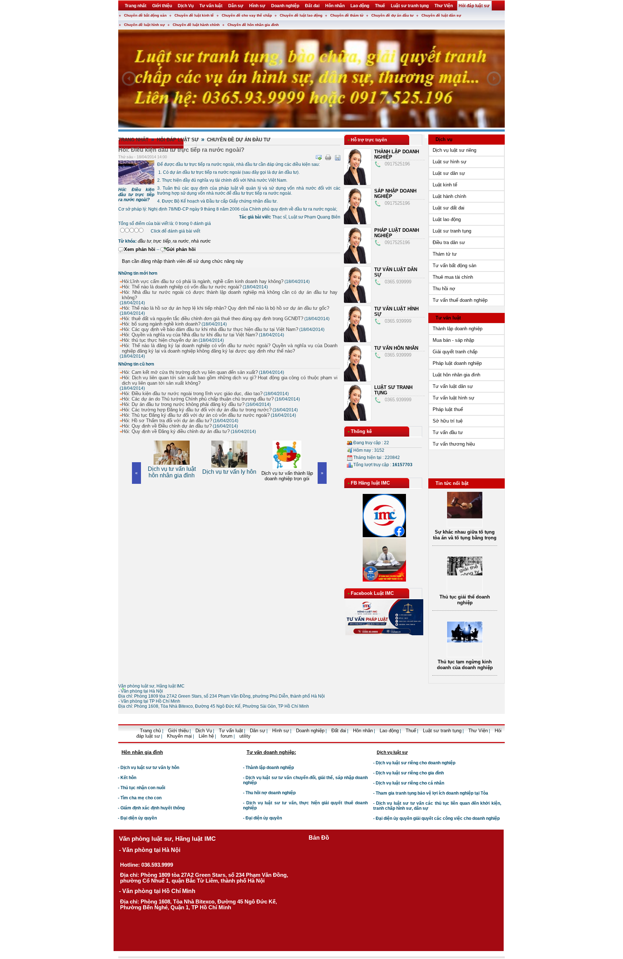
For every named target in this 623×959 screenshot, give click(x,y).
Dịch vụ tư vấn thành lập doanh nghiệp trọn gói (229, 475)
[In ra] (328, 157)
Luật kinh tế (445, 184)
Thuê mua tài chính (453, 277)
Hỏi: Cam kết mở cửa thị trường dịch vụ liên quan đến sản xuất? (190, 372)
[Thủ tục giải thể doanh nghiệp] (464, 510)
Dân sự (257, 730)
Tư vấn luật (448, 318)
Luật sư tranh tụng (452, 231)
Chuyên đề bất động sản (145, 15)
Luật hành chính (449, 196)
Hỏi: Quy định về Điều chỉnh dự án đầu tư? (167, 426)
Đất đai (338, 730)
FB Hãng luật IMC (370, 483)
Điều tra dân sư (449, 242)
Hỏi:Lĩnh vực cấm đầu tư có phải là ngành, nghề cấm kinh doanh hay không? (202, 281)
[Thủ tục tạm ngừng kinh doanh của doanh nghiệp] (464, 577)
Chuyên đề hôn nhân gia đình (253, 25)
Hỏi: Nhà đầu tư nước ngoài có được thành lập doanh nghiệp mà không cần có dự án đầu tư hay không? (229, 295)
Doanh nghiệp (310, 730)
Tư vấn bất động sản (454, 265)
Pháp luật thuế (448, 409)
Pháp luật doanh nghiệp (457, 363)
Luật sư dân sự (449, 173)
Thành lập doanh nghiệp (457, 328)
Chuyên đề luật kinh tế (194, 15)
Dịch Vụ (203, 730)
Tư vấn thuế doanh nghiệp (460, 300)
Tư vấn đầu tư (448, 432)
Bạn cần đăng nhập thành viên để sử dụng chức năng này (182, 261)
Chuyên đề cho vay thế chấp (247, 15)
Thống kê (361, 431)
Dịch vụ (444, 139)
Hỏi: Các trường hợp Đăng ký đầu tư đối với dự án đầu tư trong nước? (196, 409)
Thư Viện (478, 730)
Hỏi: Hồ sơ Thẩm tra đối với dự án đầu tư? (167, 420)
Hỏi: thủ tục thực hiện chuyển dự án (160, 340)
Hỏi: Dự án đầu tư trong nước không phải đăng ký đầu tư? (183, 404)
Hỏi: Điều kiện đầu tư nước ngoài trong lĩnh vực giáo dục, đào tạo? (192, 393)
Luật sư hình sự (450, 161)
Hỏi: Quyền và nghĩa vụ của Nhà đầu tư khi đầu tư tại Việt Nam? (190, 334)
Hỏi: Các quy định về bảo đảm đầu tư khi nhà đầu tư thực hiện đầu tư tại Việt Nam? (210, 329)
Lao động (389, 730)
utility (245, 736)
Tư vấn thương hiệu (454, 444)
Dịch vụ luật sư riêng (454, 150)
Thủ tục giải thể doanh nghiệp (464, 536)
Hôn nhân (363, 730)
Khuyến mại (179, 736)
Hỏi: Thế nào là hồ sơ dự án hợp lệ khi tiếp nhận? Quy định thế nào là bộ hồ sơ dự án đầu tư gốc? (225, 308)
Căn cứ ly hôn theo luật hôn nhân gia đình (465, 665)
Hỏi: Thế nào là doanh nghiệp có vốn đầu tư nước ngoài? (182, 287)
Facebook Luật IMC (372, 593)
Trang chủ (151, 730)
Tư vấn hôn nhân (396, 348)
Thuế (411, 730)
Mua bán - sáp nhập (453, 340)
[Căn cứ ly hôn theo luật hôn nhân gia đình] (464, 645)
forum (227, 736)
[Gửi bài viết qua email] (319, 157)
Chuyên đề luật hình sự (144, 25)
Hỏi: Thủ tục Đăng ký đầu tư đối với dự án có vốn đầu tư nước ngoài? (196, 415)
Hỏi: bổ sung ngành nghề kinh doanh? (161, 324)
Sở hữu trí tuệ (448, 421)
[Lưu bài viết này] (337, 157)
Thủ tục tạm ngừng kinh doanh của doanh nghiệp (465, 600)
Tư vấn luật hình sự (453, 398)
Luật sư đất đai (448, 208)
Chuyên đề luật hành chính (196, 25)
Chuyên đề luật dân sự (441, 15)
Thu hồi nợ (444, 288)
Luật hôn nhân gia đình (456, 374)
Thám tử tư (445, 254)
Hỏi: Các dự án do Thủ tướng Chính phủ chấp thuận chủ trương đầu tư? (198, 399)
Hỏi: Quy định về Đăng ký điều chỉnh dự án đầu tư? (176, 431)
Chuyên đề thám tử (346, 15)
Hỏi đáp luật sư (178, 139)
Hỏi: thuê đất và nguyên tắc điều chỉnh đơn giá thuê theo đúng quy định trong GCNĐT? (212, 318)
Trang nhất (133, 139)
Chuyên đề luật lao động (301, 15)
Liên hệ (206, 736)
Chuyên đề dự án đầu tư (392, 15)
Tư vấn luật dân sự (453, 386)
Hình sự (280, 730)
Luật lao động (447, 219)
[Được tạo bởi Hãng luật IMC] (115, 741)
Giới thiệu (178, 730)
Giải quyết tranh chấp (455, 351)
